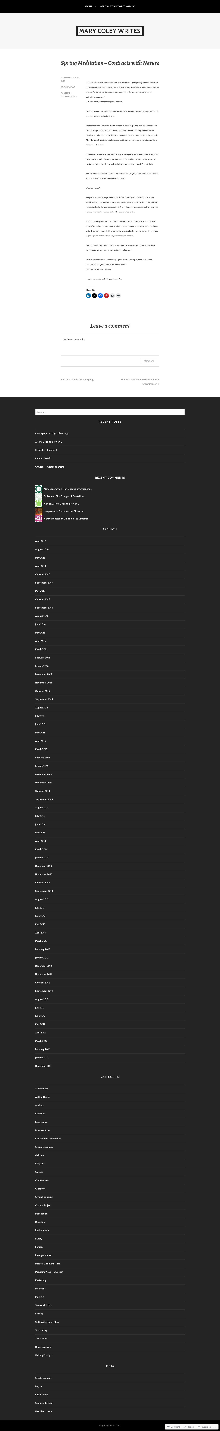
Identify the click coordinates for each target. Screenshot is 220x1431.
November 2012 (43, 974)
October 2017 (42, 574)
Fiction (39, 1246)
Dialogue (40, 1221)
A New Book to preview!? (48, 441)
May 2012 (40, 1024)
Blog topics (41, 1122)
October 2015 (42, 691)
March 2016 (41, 649)
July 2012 (39, 1007)
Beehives (40, 1113)
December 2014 (43, 774)
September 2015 (44, 699)
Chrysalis (39, 1163)
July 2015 (39, 716)
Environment (42, 1230)
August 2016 (41, 616)
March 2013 (41, 940)
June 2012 (40, 1015)
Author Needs (42, 1097)
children (39, 1155)
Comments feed (44, 1403)
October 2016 (42, 599)
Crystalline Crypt (44, 1196)
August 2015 (41, 707)
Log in (38, 1386)
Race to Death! (43, 458)
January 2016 (41, 666)
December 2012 (43, 965)
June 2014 (40, 824)
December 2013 (43, 866)
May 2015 (40, 732)
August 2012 (41, 999)
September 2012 (44, 990)
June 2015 (40, 724)
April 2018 (40, 566)
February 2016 (42, 657)
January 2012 (41, 1057)
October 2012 (42, 982)
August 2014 (42, 807)
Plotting (39, 1296)
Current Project (43, 1205)
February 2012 (42, 1049)
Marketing (40, 1280)
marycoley (69, 87)
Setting (39, 1313)
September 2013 (44, 891)
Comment (149, 361)
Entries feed (41, 1394)
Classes (39, 1172)
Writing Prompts (43, 1355)
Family (38, 1238)
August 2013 (41, 899)
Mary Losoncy (51, 488)
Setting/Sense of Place (47, 1322)
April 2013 (40, 932)
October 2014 (42, 791)
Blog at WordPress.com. (110, 1425)
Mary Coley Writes (110, 31)
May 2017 (40, 591)
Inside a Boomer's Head (47, 1263)
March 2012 (41, 1041)
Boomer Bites (42, 1130)
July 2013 (40, 907)
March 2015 (41, 749)
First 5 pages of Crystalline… (77, 488)
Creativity (40, 1188)
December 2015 (43, 674)
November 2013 (43, 874)
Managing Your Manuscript (49, 1271)
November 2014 (43, 782)
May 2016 (40, 632)
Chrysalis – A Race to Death (50, 466)
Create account (43, 1378)
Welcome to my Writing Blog (117, 6)
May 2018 (40, 557)
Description (41, 1213)
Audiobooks (41, 1088)
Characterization (44, 1147)
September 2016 (44, 607)
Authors (39, 1105)
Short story (41, 1330)
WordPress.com (43, 1411)
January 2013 (41, 957)
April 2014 (40, 841)
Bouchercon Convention (48, 1138)
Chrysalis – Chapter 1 (46, 450)
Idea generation (43, 1255)
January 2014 (42, 857)
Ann (46, 503)
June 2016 (40, 624)
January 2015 (41, 766)
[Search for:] (110, 412)
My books (40, 1288)
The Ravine (41, 1338)
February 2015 (42, 757)
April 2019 (40, 541)
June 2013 (40, 915)
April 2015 (40, 741)
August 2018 (42, 549)
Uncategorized (69, 96)
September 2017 (44, 582)
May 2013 (40, 924)
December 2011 (43, 1066)
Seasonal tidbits (43, 1305)
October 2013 (42, 882)
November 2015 (43, 682)
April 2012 (40, 1032)
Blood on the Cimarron (71, 511)
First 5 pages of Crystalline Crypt (52, 433)
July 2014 (40, 816)
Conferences (42, 1180)
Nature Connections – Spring (78, 379)
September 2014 (44, 799)
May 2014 (40, 832)
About (88, 6)
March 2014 (41, 849)
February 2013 (42, 949)
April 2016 (40, 641)
